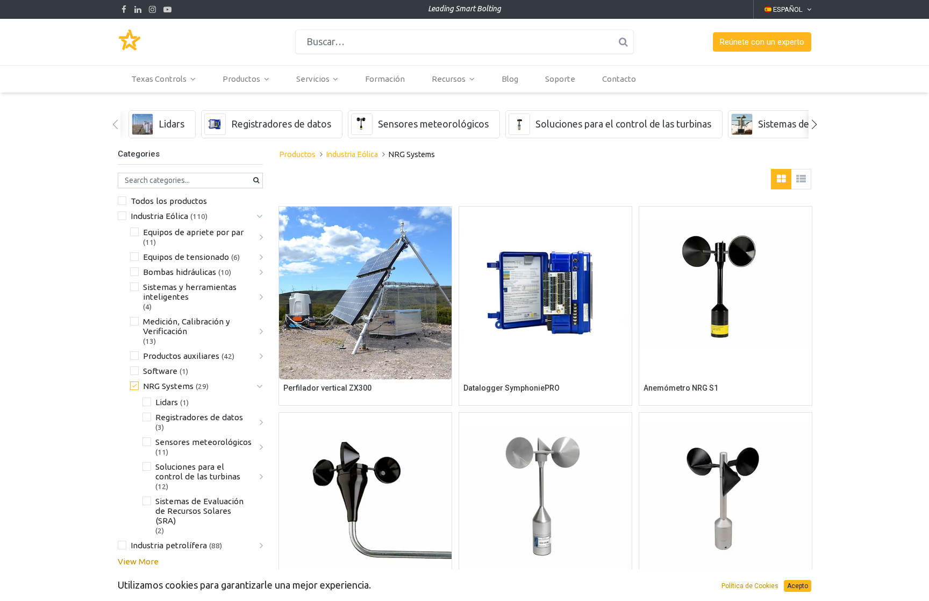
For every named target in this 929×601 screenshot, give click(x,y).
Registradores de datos (199, 417)
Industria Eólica (159, 216)
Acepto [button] (797, 586)
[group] (162, 124)
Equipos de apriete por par (193, 232)
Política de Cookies (749, 586)
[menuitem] (385, 79)
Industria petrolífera (169, 545)
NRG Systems (168, 386)
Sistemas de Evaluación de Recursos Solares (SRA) (199, 511)
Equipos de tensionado (186, 256)
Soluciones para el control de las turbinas (197, 471)
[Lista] (801, 179)
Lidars (166, 402)
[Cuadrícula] (781, 179)
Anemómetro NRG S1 (681, 388)
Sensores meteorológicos (203, 442)
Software (160, 371)
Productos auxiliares (181, 355)
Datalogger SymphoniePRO (511, 388)
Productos (297, 154)
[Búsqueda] (623, 42)
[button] (762, 42)
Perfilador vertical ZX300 (327, 388)
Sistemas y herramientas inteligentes (190, 291)
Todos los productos (169, 201)
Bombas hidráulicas (179, 272)
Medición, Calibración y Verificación (186, 326)
